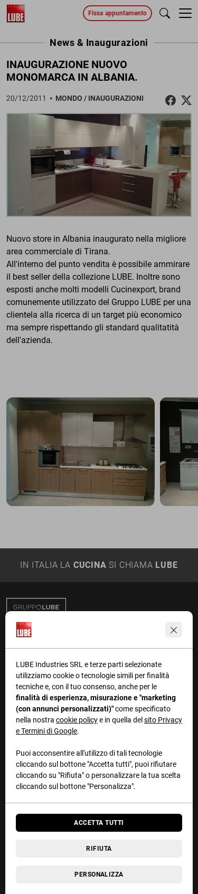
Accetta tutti (99, 822)
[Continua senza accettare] (173, 630)
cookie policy (77, 720)
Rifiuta (98, 848)
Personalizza (99, 874)
